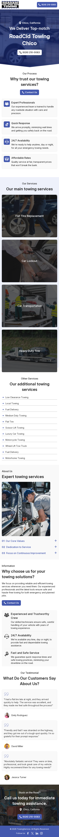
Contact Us (31, 92)
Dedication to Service (16, 547)
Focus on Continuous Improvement (24, 553)
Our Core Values (13, 540)
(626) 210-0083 (48, 4)
